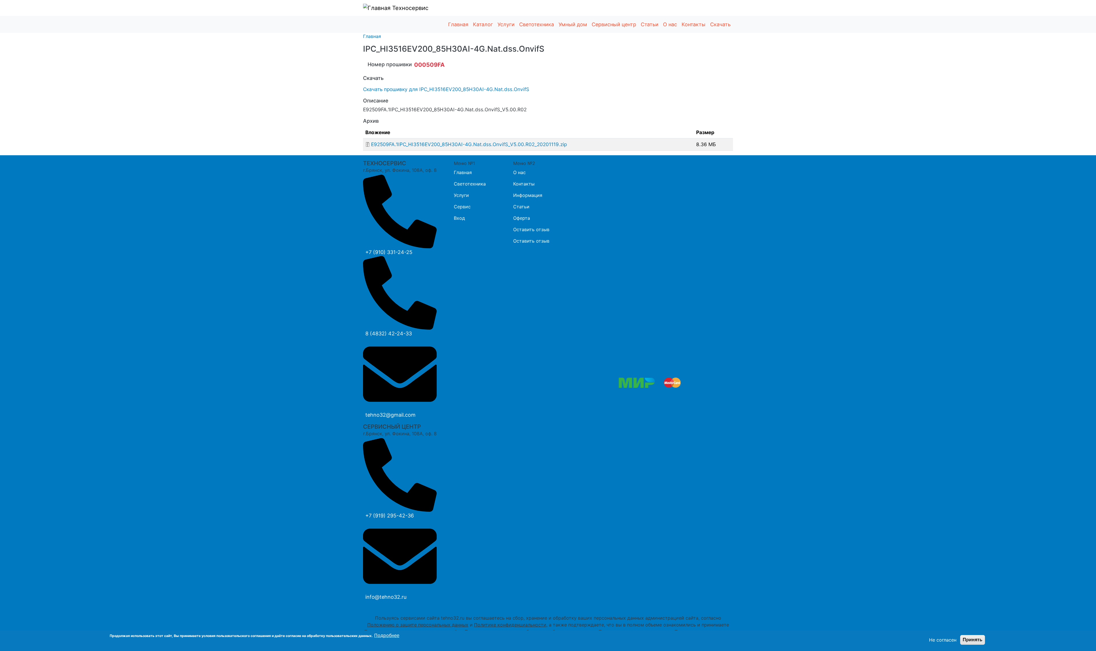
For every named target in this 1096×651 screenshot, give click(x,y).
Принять (972, 639)
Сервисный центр (614, 24)
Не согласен (942, 640)
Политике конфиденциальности (510, 625)
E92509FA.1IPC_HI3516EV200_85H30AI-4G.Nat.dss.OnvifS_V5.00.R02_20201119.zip (469, 144)
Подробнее (386, 635)
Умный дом (573, 24)
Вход (459, 218)
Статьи (649, 24)
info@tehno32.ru (385, 597)
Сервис (462, 206)
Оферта (521, 218)
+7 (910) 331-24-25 (388, 252)
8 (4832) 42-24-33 (388, 333)
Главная (458, 24)
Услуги (506, 24)
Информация (527, 195)
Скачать (720, 24)
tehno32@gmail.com (390, 415)
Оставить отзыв (531, 229)
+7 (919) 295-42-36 (389, 516)
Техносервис (409, 8)
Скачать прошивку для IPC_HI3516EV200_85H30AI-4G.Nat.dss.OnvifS (446, 89)
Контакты (694, 24)
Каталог (483, 24)
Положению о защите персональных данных (417, 625)
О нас (670, 24)
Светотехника (536, 24)
